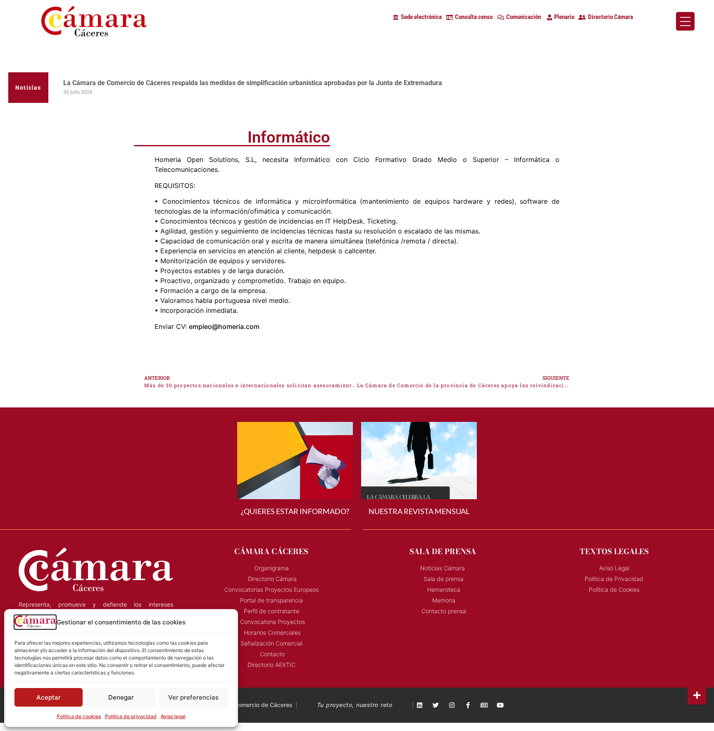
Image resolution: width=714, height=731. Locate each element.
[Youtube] (500, 705)
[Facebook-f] (468, 705)
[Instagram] (452, 705)
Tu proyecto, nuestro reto (355, 704)
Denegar (121, 697)
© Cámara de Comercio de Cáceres (244, 704)
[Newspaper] (484, 705)
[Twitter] (436, 705)
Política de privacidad (131, 716)
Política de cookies (79, 716)
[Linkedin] (419, 705)
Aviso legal (173, 716)
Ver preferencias (193, 697)
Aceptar (48, 697)
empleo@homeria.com (224, 326)
